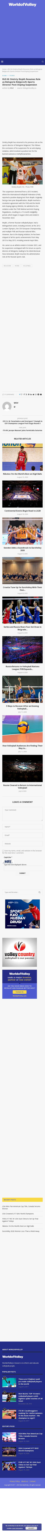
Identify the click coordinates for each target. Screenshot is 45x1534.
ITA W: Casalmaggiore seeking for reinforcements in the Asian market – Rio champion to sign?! (30, 1414)
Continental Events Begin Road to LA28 (22, 511)
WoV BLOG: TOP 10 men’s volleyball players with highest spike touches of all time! (30, 1397)
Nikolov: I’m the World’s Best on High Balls (22, 474)
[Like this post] (21, 394)
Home (4, 69)
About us (24, 1481)
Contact (33, 1481)
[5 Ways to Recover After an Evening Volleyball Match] (22, 689)
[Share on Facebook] (24, 394)
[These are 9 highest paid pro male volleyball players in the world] (9, 1382)
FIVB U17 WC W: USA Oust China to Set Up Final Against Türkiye (29, 1464)
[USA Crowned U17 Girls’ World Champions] (9, 1451)
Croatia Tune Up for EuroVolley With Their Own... (22, 588)
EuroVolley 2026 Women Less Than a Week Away (20, 1231)
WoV (12, 88)
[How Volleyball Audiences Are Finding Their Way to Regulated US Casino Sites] (22, 728)
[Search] (43, 61)
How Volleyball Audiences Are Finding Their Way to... (23, 747)
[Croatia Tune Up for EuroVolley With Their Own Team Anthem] (22, 570)
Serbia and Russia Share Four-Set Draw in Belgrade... (22, 628)
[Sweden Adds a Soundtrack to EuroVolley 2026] (22, 531)
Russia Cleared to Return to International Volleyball (22, 786)
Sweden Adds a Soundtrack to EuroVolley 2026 (22, 549)
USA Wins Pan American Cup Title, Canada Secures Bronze (30, 1436)
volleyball (27, 266)
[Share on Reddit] (33, 394)
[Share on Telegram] (38, 394)
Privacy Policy (15, 1481)
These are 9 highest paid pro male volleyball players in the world (30, 1381)
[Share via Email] (41, 394)
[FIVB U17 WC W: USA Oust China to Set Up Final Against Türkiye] (9, 1465)
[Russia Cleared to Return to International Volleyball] (22, 768)
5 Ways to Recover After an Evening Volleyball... (22, 707)
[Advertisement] (22, 32)
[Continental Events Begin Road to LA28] (22, 494)
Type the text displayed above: (15, 864)
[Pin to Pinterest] (28, 394)
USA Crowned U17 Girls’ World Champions (18, 1214)
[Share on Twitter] (26, 394)
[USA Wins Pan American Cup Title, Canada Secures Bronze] (9, 1437)
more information (17, 1528)
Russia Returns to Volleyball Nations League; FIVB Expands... (22, 667)
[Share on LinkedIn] (31, 394)
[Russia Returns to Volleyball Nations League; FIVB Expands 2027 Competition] (22, 649)
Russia (17, 266)
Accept (31, 1528)
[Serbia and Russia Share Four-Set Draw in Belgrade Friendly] (22, 610)
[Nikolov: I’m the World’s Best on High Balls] (22, 457)
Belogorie (7, 266)
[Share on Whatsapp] (36, 394)
